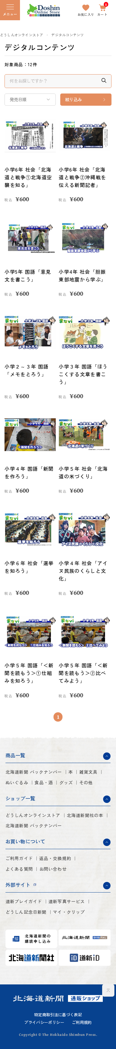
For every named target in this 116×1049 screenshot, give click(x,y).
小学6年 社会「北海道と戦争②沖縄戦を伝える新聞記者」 (82, 177)
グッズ (66, 782)
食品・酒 (43, 782)
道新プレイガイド (23, 901)
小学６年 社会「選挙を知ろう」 (29, 566)
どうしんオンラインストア (22, 35)
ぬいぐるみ (16, 782)
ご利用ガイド (19, 858)
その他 (86, 782)
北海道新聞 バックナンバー (33, 772)
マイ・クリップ (69, 912)
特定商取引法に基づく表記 (58, 1014)
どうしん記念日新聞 (26, 912)
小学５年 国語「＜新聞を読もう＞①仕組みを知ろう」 (29, 673)
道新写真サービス (66, 901)
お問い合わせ (53, 869)
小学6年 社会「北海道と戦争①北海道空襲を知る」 (28, 177)
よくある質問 (19, 869)
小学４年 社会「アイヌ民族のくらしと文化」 (83, 570)
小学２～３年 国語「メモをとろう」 (26, 370)
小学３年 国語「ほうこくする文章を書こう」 (83, 374)
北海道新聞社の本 (85, 815)
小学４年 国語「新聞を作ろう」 (29, 472)
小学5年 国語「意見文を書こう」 (28, 275)
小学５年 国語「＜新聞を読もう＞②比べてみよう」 (83, 673)
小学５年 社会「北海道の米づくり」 (83, 472)
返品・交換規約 (55, 858)
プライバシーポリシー (44, 1022)
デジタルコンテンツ (67, 35)
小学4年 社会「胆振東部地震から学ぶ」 (82, 275)
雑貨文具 (88, 772)
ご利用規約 (82, 1022)
